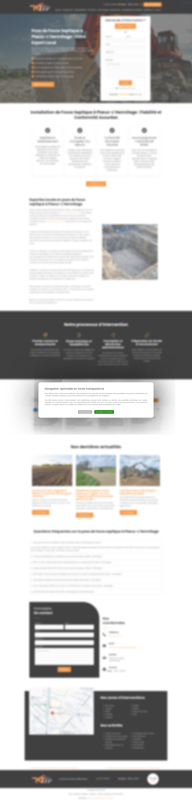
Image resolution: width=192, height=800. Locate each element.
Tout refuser (185, 3)
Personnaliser (85, 412)
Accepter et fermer (104, 412)
